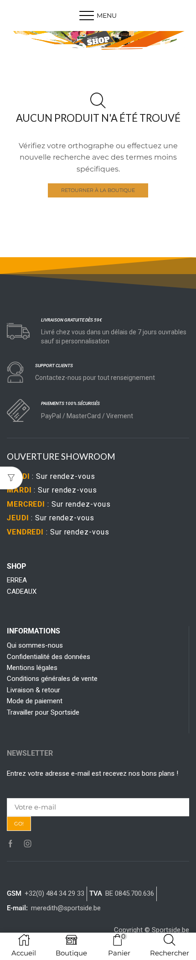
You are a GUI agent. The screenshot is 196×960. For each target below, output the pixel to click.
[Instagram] (27, 843)
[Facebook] (10, 843)
